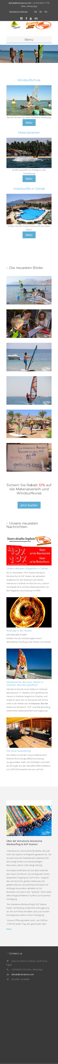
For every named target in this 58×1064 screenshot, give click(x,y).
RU (46, 11)
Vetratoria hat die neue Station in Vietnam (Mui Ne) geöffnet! (24, 684)
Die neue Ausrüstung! (18, 750)
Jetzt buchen (29, 505)
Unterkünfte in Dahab (29, 189)
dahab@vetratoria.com (20, 2)
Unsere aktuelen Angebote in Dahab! (27, 568)
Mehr (29, 123)
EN (35, 11)
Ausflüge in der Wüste (19, 630)
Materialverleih (29, 132)
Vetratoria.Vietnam (18, 11)
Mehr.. (9, 929)
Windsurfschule (29, 80)
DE (40, 11)
